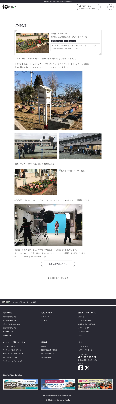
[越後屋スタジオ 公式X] (87, 368)
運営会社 (43, 346)
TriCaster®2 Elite (83, 331)
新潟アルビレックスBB (10, 357)
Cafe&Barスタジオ (8, 335)
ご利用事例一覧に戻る (59, 278)
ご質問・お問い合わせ (85, 350)
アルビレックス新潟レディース (12, 350)
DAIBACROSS (45, 317)
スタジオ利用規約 (46, 357)
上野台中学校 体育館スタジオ (12, 324)
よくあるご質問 (83, 346)
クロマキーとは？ (83, 328)
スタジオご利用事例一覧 (20, 302)
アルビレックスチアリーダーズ (12, 361)
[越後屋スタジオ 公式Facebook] (80, 368)
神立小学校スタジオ (9, 331)
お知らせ (81, 317)
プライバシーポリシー (47, 353)
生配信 (80, 335)
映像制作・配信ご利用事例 (86, 324)
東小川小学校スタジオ (9, 320)
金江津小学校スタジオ (9, 328)
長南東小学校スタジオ (9, 317)
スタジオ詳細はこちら (58, 264)
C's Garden (44, 320)
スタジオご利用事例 (84, 320)
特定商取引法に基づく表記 (49, 350)
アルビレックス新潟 (9, 346)
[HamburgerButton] (111, 7)
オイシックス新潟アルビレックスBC (14, 353)
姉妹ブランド (45, 313)
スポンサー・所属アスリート (13, 342)
